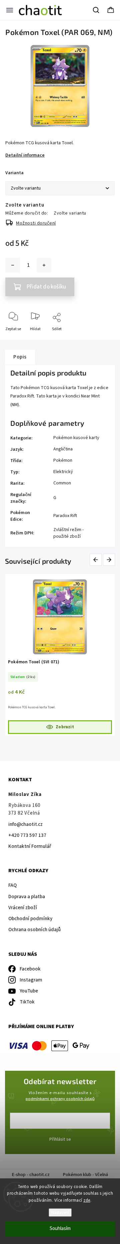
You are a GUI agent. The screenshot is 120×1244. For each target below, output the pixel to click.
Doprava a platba (26, 896)
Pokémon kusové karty (76, 437)
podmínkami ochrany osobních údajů (60, 1099)
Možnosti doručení (36, 223)
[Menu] (9, 10)
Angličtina (63, 449)
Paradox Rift (65, 515)
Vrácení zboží (22, 907)
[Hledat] (96, 10)
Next (109, 559)
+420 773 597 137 (27, 835)
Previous (97, 559)
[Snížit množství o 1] (12, 265)
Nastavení (60, 1212)
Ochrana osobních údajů (34, 929)
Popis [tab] (20, 356)
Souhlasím (60, 1228)
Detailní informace (25, 155)
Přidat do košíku (46, 287)
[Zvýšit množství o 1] (44, 265)
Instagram (31, 979)
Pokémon (62, 460)
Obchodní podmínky (30, 918)
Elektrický (63, 471)
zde (86, 1200)
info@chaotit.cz (25, 824)
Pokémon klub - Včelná (85, 1174)
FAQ (12, 885)
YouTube (29, 990)
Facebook (30, 968)
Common (62, 483)
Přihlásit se (60, 1139)
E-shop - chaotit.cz (31, 1174)
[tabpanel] (60, 655)
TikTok (27, 1001)
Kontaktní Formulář (29, 846)
